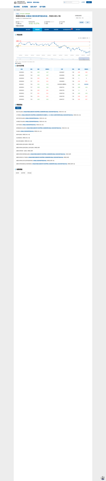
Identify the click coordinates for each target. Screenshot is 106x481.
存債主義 (29, 172)
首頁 (14, 9)
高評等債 (23, 172)
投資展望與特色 (68, 29)
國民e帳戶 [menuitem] (33, 7)
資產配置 (56, 29)
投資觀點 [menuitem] (25, 7)
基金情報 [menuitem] (17, 7)
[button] (20, 2)
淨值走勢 (37, 29)
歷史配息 (78, 29)
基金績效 (46, 29)
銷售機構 (81, 22)
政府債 (17, 172)
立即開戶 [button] (83, 2)
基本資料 (28, 29)
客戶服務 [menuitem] (42, 7)
